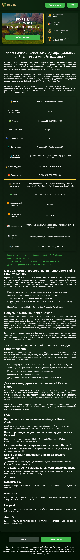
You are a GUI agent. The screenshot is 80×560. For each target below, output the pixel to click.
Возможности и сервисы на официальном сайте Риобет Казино (34, 255)
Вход (23, 539)
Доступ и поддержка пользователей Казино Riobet (29, 265)
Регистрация (55, 5)
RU (72, 5)
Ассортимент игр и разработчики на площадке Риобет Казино (34, 262)
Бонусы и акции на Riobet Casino (21, 258)
